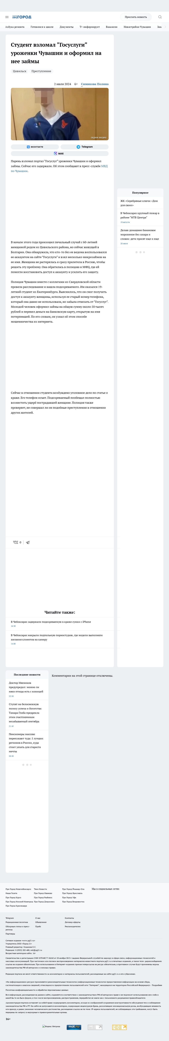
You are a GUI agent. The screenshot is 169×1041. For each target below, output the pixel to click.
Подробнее (157, 985)
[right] (165, 27)
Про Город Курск (13, 897)
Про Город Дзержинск (44, 901)
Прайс (38, 926)
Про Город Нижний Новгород (19, 901)
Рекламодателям (73, 926)
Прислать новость (136, 17)
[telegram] (29, 542)
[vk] (16, 542)
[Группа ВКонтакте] (35, 146)
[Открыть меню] (7, 17)
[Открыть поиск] (160, 17)
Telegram (10, 918)
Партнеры (10, 933)
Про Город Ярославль (72, 893)
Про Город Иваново (43, 893)
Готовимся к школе (42, 26)
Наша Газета (11, 893)
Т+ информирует (90, 26)
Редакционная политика (17, 922)
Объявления (40, 922)
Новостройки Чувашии (137, 26)
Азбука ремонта (14, 26)
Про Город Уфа (69, 897)
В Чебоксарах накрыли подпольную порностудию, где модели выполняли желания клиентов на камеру (57, 639)
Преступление (41, 71)
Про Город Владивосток (73, 901)
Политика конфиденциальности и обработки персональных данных (37, 990)
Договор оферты (72, 922)
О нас (37, 918)
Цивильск (19, 71)
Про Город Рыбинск (43, 897)
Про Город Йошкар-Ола (73, 889)
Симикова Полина (95, 84)
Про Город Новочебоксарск (18, 889)
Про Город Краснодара (16, 906)
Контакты (69, 918)
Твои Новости (40, 889)
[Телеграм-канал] (85, 146)
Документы (66, 26)
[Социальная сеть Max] (60, 153)
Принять (156, 36)
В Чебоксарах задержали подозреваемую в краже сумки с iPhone (51, 623)
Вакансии (111, 26)
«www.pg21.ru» (28, 940)
